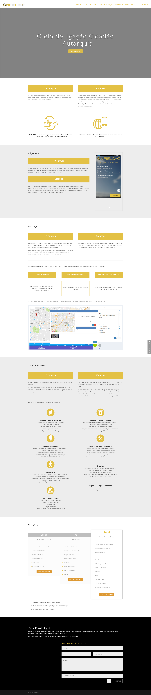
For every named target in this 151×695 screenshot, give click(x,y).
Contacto (144, 4)
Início (78, 4)
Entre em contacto (75, 580)
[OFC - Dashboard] (75, 349)
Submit (118, 681)
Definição (87, 4)
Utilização (108, 4)
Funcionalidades (122, 4)
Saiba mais (84, 61)
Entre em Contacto (44, 572)
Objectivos (97, 4)
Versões (134, 4)
